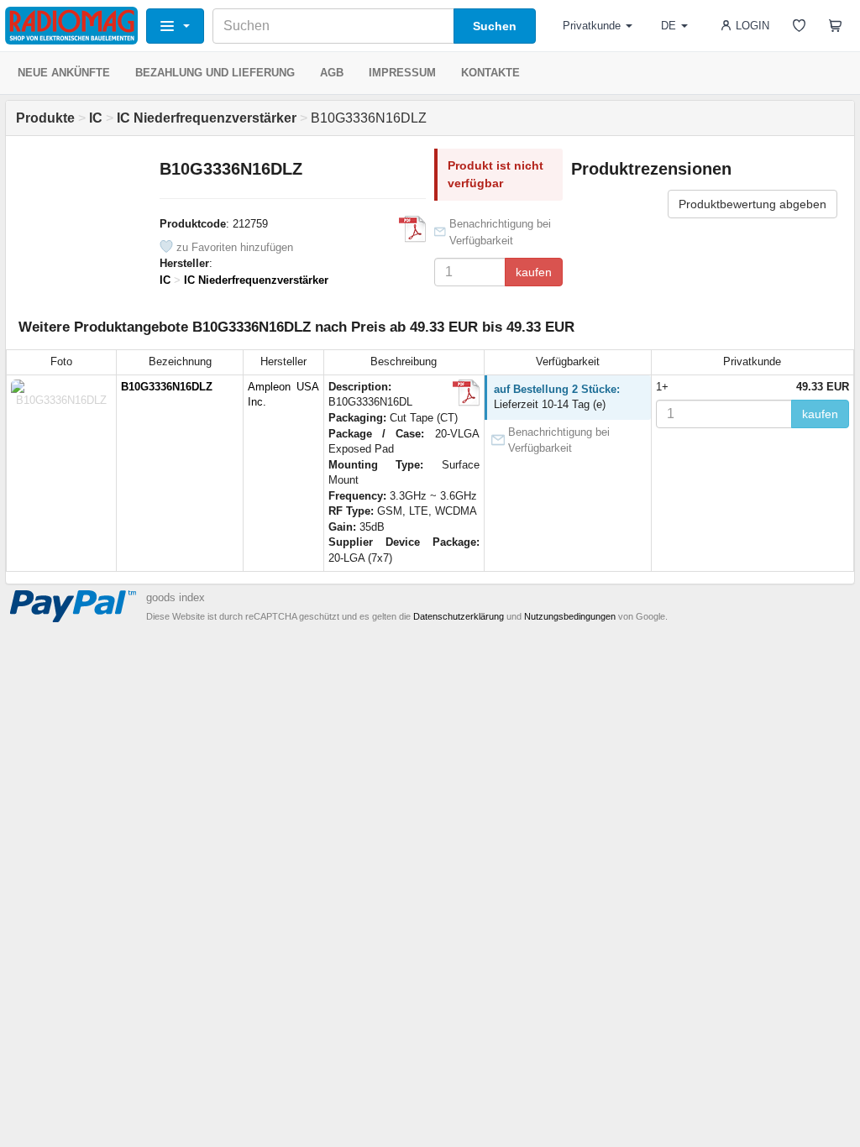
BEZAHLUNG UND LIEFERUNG (215, 72)
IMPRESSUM (402, 72)
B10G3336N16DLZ (166, 386)
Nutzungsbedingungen (570, 616)
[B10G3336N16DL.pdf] (412, 229)
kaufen (534, 272)
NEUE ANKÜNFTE (64, 72)
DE (668, 25)
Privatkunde (592, 25)
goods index (175, 597)
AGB (331, 72)
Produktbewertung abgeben (752, 204)
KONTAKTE (490, 72)
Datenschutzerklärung (458, 616)
